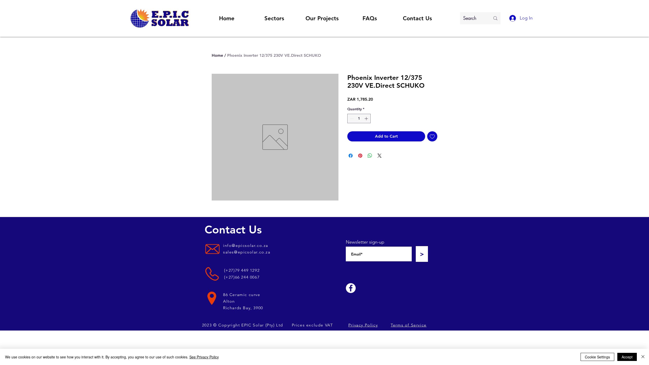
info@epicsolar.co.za (245, 245)
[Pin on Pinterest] (360, 156)
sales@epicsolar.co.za (247, 252)
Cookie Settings (597, 356)
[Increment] (367, 118)
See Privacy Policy (204, 356)
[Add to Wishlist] (432, 136)
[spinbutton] (359, 118)
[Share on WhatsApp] (370, 156)
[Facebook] (351, 288)
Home (217, 55)
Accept (627, 356)
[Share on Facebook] (351, 156)
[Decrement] (351, 118)
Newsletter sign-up (365, 242)
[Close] (643, 357)
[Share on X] (379, 156)
